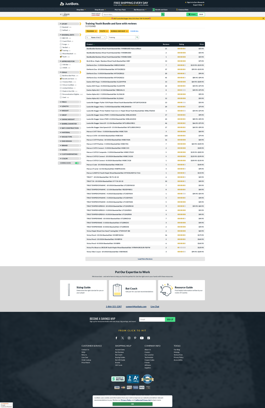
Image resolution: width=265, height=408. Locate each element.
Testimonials (149, 357)
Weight (65, 111)
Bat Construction (70, 128)
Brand (65, 145)
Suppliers (148, 368)
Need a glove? (96, 14)
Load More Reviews (145, 259)
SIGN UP (170, 319)
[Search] (163, 14)
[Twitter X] (122, 338)
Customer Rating (69, 154)
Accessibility (178, 360)
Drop (64, 115)
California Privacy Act (143, 400)
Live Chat (155, 306)
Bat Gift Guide (120, 360)
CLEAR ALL (134, 31)
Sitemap (176, 352)
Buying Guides (120, 357)
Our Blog (177, 349)
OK (132, 404)
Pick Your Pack (120, 10)
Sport (64, 24)
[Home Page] (69, 3)
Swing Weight (68, 119)
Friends (147, 362)
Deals (64, 72)
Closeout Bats (183, 10)
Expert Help (197, 5)
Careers (147, 352)
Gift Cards (118, 365)
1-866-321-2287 (114, 306)
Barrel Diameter (69, 124)
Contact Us (85, 349)
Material (66, 132)
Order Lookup (86, 360)
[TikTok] (148, 338)
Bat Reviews (119, 352)
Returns (84, 355)
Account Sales (120, 349)
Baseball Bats (68, 35)
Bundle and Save (160, 10)
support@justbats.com (136, 306)
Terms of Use (178, 355)
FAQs (83, 352)
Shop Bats (80, 10)
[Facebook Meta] (116, 338)
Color (64, 158)
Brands (117, 362)
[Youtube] (142, 338)
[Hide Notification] (263, 18)
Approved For (68, 61)
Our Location (149, 355)
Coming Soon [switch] (65, 163)
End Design (67, 141)
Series (64, 150)
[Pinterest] (135, 338)
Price (64, 102)
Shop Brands (99, 10)
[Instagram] (129, 338)
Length (65, 106)
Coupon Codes (149, 360)
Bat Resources (139, 10)
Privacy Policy (126, 400)
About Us (148, 349)
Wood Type (67, 137)
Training (90, 31)
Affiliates (148, 365)
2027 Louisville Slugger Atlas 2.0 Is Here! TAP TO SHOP (131, 18)
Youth (102, 31)
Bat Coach (118, 355)
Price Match (86, 362)
